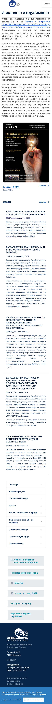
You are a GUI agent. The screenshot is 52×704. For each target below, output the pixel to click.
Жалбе (12, 506)
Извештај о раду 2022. (26, 593)
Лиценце (13, 485)
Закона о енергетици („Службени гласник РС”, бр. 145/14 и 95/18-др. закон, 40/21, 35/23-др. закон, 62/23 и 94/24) (26, 25)
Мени (48, 3)
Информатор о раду (21, 603)
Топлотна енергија (18, 530)
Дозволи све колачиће (33, 700)
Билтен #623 (11, 187)
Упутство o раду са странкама (21, 615)
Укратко (19, 583)
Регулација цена (17, 492)
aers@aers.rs (13, 665)
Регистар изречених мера (24, 573)
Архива (42, 186)
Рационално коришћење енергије (21, 521)
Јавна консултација (19, 537)
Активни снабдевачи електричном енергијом (26, 561)
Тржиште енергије (18, 499)
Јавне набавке (16, 544)
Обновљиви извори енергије (23, 513)
